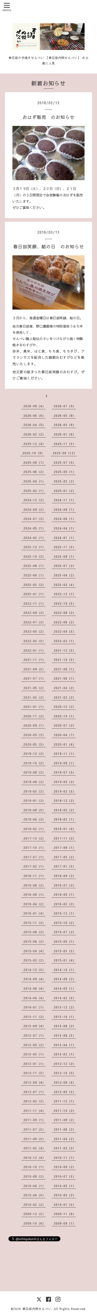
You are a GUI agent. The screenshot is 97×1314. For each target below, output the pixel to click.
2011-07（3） (34, 1129)
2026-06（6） (34, 416)
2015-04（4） (34, 951)
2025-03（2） (65, 481)
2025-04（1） (34, 481)
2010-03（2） (65, 1195)
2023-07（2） (65, 566)
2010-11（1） (65, 1158)
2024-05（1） (34, 528)
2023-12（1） (34, 547)
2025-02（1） (34, 491)
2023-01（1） (34, 594)
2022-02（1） (65, 641)
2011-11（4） (34, 1111)
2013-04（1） (65, 1045)
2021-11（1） (34, 660)
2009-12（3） (34, 1214)
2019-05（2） (65, 782)
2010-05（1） (65, 1186)
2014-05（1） (65, 988)
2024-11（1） (65, 500)
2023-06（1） (34, 575)
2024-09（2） (34, 509)
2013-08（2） (65, 1026)
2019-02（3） (65, 791)
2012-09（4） (34, 1082)
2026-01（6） (65, 434)
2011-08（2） (65, 1120)
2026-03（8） (65, 425)
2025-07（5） (65, 462)
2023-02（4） (65, 585)
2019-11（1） (65, 754)
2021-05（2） (34, 688)
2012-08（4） (65, 1082)
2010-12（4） (34, 1158)
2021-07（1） (34, 678)
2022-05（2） (34, 631)
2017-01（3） (65, 866)
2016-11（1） (34, 876)
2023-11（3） (65, 547)
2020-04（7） (65, 735)
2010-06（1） (34, 1186)
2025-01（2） (65, 491)
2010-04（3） (34, 1195)
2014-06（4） (34, 988)
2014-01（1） (34, 1007)
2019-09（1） (65, 763)
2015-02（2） (34, 960)
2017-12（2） (34, 838)
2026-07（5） (65, 406)
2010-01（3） (65, 1205)
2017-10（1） (34, 848)
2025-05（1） (65, 472)
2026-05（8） (65, 416)
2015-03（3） (65, 951)
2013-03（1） (34, 1054)
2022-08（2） (65, 613)
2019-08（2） (34, 772)
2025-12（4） (34, 444)
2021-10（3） (65, 660)
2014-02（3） (65, 998)
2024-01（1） (65, 538)
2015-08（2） (34, 932)
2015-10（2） (65, 923)
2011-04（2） (65, 1139)
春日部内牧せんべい (36, 1309)
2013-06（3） (65, 1035)
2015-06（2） (34, 941)
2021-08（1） (65, 669)
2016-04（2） (34, 904)
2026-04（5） (34, 425)
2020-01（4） (65, 744)
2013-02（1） (65, 1054)
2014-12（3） (34, 970)
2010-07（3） (65, 1176)
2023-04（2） (65, 575)
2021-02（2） (65, 697)
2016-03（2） (65, 904)
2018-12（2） (65, 801)
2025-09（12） (65, 453)
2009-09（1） (65, 1223)
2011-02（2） (65, 1148)
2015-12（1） (65, 913)
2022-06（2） (65, 622)
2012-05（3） (65, 1092)
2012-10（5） (65, 1073)
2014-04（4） (34, 998)
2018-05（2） (65, 810)
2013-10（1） (65, 1017)
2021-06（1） (65, 678)
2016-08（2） (34, 885)
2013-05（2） (34, 1045)
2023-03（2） (34, 585)
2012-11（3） (34, 1073)
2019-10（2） (34, 763)
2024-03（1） (34, 538)
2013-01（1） (34, 1064)
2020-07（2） (65, 725)
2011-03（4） (34, 1148)
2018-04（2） (34, 819)
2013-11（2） (34, 1017)
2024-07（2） (34, 519)
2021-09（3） (34, 669)
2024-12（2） (34, 500)
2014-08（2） (65, 979)
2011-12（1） (65, 1101)
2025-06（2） (34, 472)
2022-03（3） (34, 641)
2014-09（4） (34, 979)
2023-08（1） (34, 566)
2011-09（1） (34, 1120)
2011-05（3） (34, 1139)
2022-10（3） (65, 603)
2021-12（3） (65, 650)
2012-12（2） (65, 1064)
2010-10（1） (34, 1167)
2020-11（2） (34, 716)
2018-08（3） (34, 810)
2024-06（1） (65, 519)
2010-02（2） (34, 1205)
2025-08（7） (34, 462)
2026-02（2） (34, 434)
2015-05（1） (65, 941)
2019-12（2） (34, 754)
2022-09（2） (34, 613)
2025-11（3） (65, 444)
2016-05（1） (65, 894)
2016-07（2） (65, 885)
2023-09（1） (65, 556)
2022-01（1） (34, 650)
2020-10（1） (65, 716)
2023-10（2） (34, 556)
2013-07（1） (34, 1035)
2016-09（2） (65, 876)
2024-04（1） (65, 528)
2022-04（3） (65, 631)
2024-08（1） (65, 509)
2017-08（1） (65, 848)
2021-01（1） (34, 707)
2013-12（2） (65, 1007)
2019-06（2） (34, 782)
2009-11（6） (65, 1214)
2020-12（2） (65, 707)
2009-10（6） (34, 1223)
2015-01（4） (65, 960)
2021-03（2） (34, 697)
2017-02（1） (34, 866)
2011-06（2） (65, 1129)
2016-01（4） (34, 913)
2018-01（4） (65, 829)
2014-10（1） (65, 970)
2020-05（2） (34, 735)
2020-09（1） (34, 725)
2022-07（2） (34, 622)
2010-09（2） (65, 1167)
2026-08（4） (34, 406)
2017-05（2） (65, 857)
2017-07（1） (34, 857)
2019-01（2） (34, 801)
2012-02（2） (34, 1101)
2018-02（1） (34, 829)
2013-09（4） (34, 1026)
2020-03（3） (34, 744)
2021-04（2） (65, 688)
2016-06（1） (34, 894)
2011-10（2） (65, 1111)
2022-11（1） (34, 603)
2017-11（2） (65, 838)
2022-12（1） (65, 594)
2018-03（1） (65, 819)
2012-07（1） (34, 1092)
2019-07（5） (65, 772)
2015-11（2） (34, 923)
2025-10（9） (33, 453)
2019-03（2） (34, 791)
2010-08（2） (34, 1176)
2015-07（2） (65, 932)
